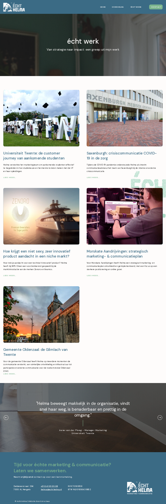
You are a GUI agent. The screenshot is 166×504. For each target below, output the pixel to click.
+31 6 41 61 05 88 (49, 486)
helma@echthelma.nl (51, 489)
